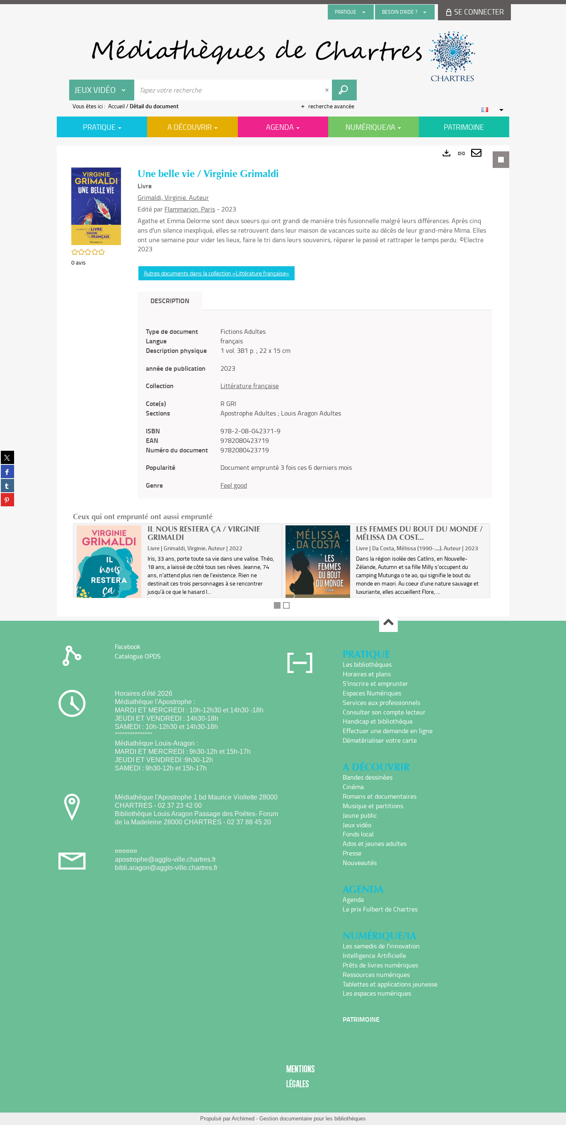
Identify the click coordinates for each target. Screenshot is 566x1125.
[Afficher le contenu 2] (286, 605)
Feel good (233, 485)
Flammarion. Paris (189, 209)
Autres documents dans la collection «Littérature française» (216, 273)
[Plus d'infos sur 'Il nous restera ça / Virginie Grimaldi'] (109, 576)
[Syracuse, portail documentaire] (283, 56)
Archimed (243, 1118)
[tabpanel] (283, 381)
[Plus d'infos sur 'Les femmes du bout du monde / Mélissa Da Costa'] (318, 572)
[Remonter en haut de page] (388, 623)
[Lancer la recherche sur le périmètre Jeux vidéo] (344, 90)
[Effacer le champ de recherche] (327, 90)
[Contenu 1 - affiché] (277, 605)
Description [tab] (169, 300)
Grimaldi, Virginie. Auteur (173, 197)
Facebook (127, 646)
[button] (96, 205)
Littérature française (249, 385)
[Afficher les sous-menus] (363, 12)
